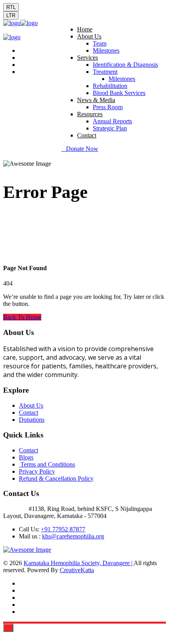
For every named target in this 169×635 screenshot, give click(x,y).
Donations (31, 419)
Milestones (106, 50)
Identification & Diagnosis (125, 64)
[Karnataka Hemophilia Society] (11, 23)
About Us (89, 36)
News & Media (96, 100)
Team (100, 43)
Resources (90, 114)
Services (87, 57)
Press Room (108, 107)
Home (84, 29)
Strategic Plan (110, 128)
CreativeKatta (77, 570)
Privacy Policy (37, 471)
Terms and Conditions (47, 464)
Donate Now (82, 148)
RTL (11, 7)
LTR (10, 15)
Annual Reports (112, 121)
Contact (86, 135)
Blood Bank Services (119, 93)
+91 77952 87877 (63, 529)
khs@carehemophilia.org (73, 536)
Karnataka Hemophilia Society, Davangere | (79, 563)
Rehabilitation (110, 85)
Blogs (26, 457)
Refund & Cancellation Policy (56, 478)
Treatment (105, 71)
